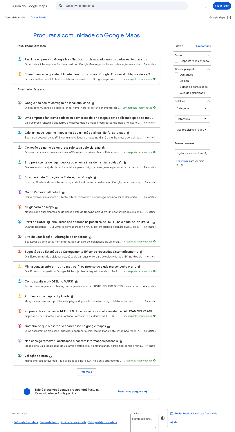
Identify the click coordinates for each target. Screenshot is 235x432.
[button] (6, 5)
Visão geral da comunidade (102, 422)
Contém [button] (179, 55)
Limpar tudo (203, 46)
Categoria (183, 108)
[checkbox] (192, 87)
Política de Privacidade (26, 422)
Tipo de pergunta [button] (185, 69)
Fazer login (182, 161)
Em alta (184, 80)
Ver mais (86, 371)
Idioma (137, 413)
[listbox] (144, 423)
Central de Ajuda (15, 17)
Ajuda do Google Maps (29, 6)
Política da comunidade (73, 422)
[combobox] (127, 6)
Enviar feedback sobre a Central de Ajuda (193, 418)
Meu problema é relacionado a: (193, 129)
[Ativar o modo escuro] (162, 418)
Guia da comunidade (192, 93)
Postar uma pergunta (131, 391)
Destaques (186, 74)
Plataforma (183, 119)
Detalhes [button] (180, 101)
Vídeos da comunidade (194, 87)
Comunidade (38, 17)
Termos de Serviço (49, 422)
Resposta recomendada (194, 61)
